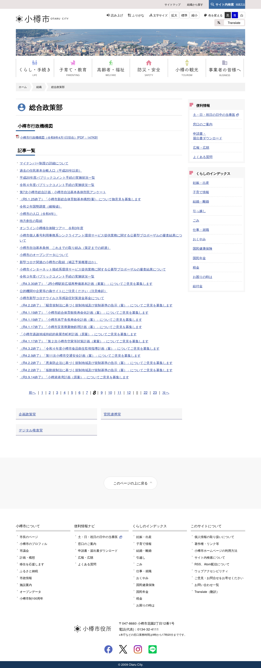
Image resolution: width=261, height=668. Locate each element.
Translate (234, 22)
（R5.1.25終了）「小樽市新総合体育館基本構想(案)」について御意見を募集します (80, 199)
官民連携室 (112, 413)
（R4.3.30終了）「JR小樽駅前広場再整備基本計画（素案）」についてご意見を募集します (86, 283)
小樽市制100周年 (31, 598)
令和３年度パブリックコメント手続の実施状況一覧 (57, 276)
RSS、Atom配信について (212, 564)
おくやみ (199, 238)
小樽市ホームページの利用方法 (216, 550)
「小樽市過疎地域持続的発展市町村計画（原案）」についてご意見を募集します (78, 334)
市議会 (24, 550)
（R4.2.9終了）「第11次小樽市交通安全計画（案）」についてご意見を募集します (80, 355)
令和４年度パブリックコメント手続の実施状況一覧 (57, 184)
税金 (196, 267)
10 (110, 392)
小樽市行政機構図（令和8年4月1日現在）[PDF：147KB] (58, 137)
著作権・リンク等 (207, 543)
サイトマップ (173, 4)
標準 (184, 15)
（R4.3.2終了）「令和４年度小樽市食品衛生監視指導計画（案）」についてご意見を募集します (90, 348)
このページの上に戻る (130, 482)
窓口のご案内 (202, 124)
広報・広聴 (201, 147)
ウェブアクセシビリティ (211, 571)
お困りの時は (202, 276)
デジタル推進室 (31, 429)
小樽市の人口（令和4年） (38, 213)
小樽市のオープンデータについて (44, 254)
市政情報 (26, 577)
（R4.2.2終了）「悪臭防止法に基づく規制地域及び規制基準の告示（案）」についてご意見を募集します (96, 362)
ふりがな (138, 15)
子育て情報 (201, 191)
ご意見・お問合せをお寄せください (219, 577)
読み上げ (117, 15)
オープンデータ (30, 591)
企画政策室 (27, 413)
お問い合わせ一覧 (207, 584)
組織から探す (195, 4)
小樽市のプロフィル (33, 543)
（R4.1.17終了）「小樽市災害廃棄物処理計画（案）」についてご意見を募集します (81, 326)
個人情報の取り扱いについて (214, 536)
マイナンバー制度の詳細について (44, 163)
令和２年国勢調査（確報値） (41, 206)
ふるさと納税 (29, 571)
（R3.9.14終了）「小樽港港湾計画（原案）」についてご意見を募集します (74, 377)
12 (129, 392)
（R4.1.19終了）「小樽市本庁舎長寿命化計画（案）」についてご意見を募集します (81, 319)
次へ (165, 392)
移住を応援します (32, 564)
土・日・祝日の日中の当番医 (214, 114)
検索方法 (240, 4)
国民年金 (199, 257)
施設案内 (26, 584)
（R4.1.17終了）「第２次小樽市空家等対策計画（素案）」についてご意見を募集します (84, 341)
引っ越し (199, 210)
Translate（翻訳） (207, 591)
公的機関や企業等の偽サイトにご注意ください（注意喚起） (63, 290)
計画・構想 (27, 557)
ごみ (196, 220)
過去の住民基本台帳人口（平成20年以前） (51, 170)
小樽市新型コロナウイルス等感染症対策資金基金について (62, 297)
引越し (140, 557)
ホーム (23, 87)
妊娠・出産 (201, 182)
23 (155, 392)
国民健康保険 (202, 248)
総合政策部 (58, 87)
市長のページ (29, 536)
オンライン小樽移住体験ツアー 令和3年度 (51, 227)
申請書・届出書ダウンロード (207, 135)
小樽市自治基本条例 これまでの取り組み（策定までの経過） (65, 247)
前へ (32, 392)
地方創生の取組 (31, 220)
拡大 (174, 15)
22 (146, 392)
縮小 (194, 15)
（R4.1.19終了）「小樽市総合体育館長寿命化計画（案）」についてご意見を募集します (84, 312)
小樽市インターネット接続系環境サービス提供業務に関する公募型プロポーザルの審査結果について (93, 269)
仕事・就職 (201, 229)
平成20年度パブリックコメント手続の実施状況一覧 (57, 177)
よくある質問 (202, 156)
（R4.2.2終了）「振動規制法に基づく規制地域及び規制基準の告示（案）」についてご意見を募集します (96, 369)
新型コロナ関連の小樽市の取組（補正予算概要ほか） (59, 261)
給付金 (198, 286)
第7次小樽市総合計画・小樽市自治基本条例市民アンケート (63, 191)
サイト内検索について (210, 557)
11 (119, 392)
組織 (39, 87)
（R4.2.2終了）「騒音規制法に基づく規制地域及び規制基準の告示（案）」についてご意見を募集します (96, 305)
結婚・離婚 (201, 201)
